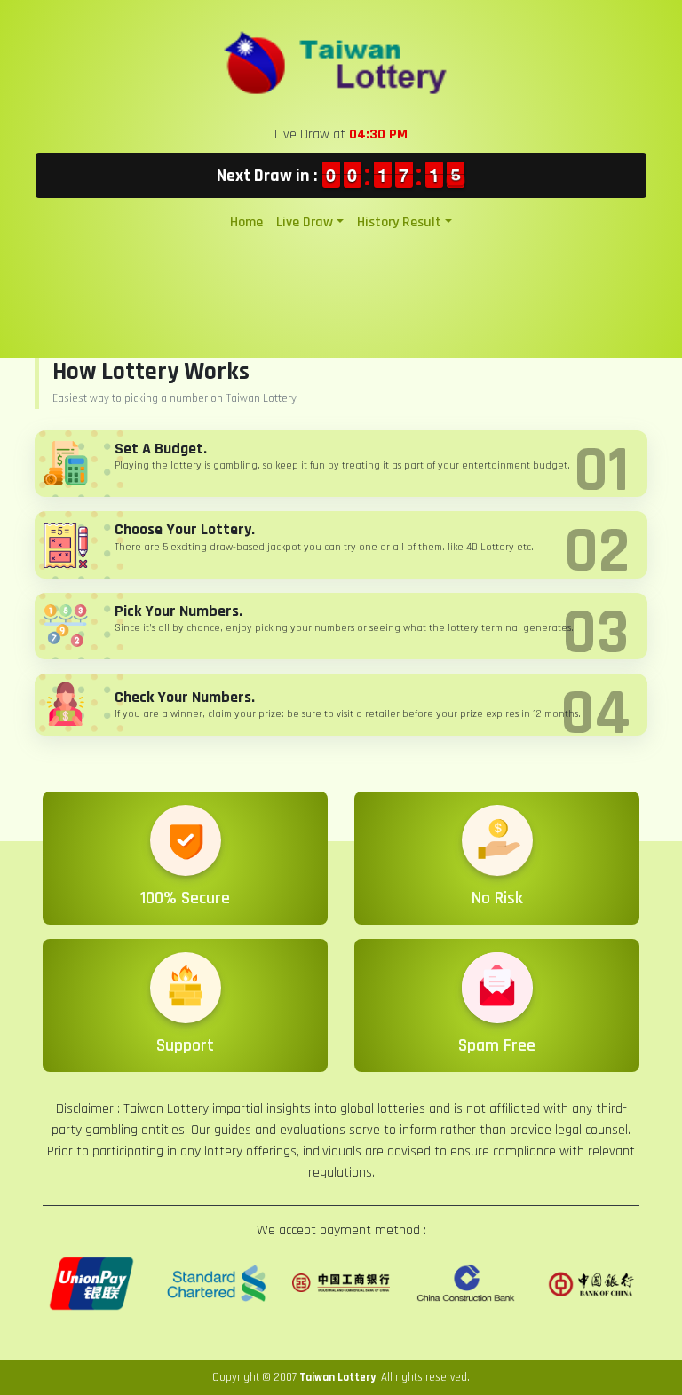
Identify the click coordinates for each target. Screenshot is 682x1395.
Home (246, 222)
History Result (399, 222)
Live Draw (304, 222)
